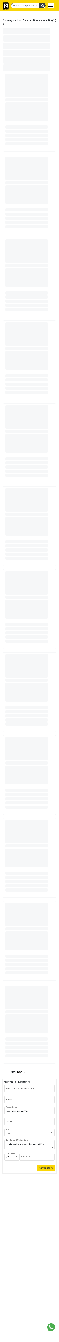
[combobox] (29, 1133)
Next (22, 1072)
